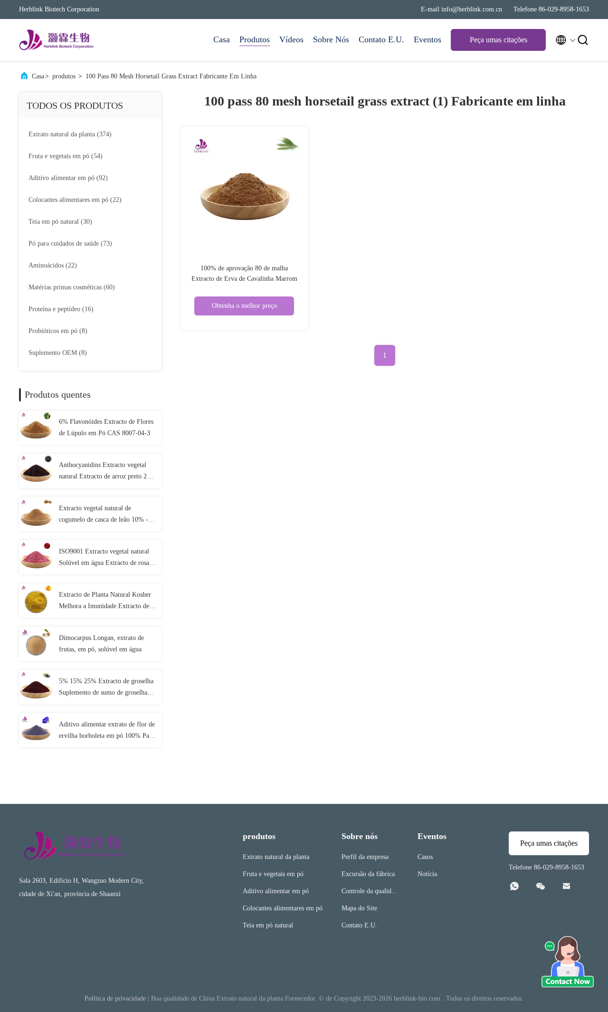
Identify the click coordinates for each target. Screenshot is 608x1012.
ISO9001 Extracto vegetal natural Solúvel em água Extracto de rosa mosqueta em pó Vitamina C (104, 558)
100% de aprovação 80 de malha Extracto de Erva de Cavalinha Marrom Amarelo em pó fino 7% (244, 279)
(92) (68, 177)
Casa (221, 39)
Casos (425, 856)
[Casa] (57, 40)
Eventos (427, 39)
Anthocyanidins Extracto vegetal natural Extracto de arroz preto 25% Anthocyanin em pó (107, 471)
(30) (60, 221)
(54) (65, 156)
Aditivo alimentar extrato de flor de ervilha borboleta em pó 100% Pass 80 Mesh (107, 731)
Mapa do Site (359, 908)
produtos (64, 76)
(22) (75, 199)
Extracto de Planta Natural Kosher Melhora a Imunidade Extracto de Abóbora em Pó (105, 601)
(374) (70, 134)
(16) (61, 309)
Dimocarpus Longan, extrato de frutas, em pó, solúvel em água (101, 643)
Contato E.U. (381, 39)
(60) (71, 287)
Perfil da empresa (365, 856)
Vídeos (291, 39)
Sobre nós (331, 39)
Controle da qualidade (370, 892)
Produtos (254, 39)
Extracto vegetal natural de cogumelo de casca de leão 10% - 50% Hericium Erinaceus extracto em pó (104, 515)
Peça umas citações (498, 40)
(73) (70, 243)
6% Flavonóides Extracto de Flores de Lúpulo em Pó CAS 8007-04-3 (106, 427)
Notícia (427, 874)
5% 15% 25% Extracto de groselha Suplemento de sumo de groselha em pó (106, 688)
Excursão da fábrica (368, 874)
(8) (57, 330)
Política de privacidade (115, 998)
